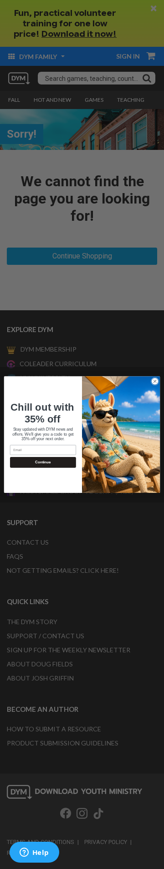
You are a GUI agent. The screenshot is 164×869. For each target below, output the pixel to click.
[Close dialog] (154, 381)
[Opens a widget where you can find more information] (34, 853)
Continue (43, 462)
